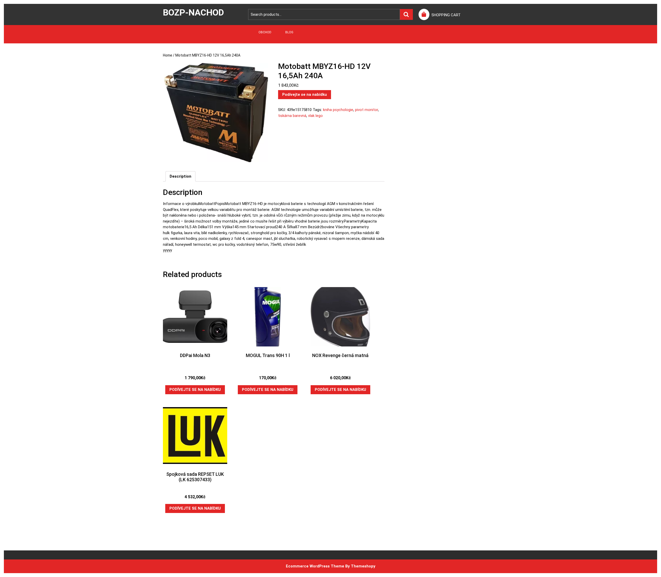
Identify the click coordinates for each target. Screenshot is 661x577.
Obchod (264, 32)
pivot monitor (366, 109)
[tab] (180, 176)
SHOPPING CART (446, 15)
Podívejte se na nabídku (304, 94)
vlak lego (315, 115)
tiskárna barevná (292, 115)
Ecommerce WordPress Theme (315, 566)
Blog (289, 32)
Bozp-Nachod (193, 12)
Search (406, 14)
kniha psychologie (338, 109)
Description (180, 176)
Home (167, 55)
